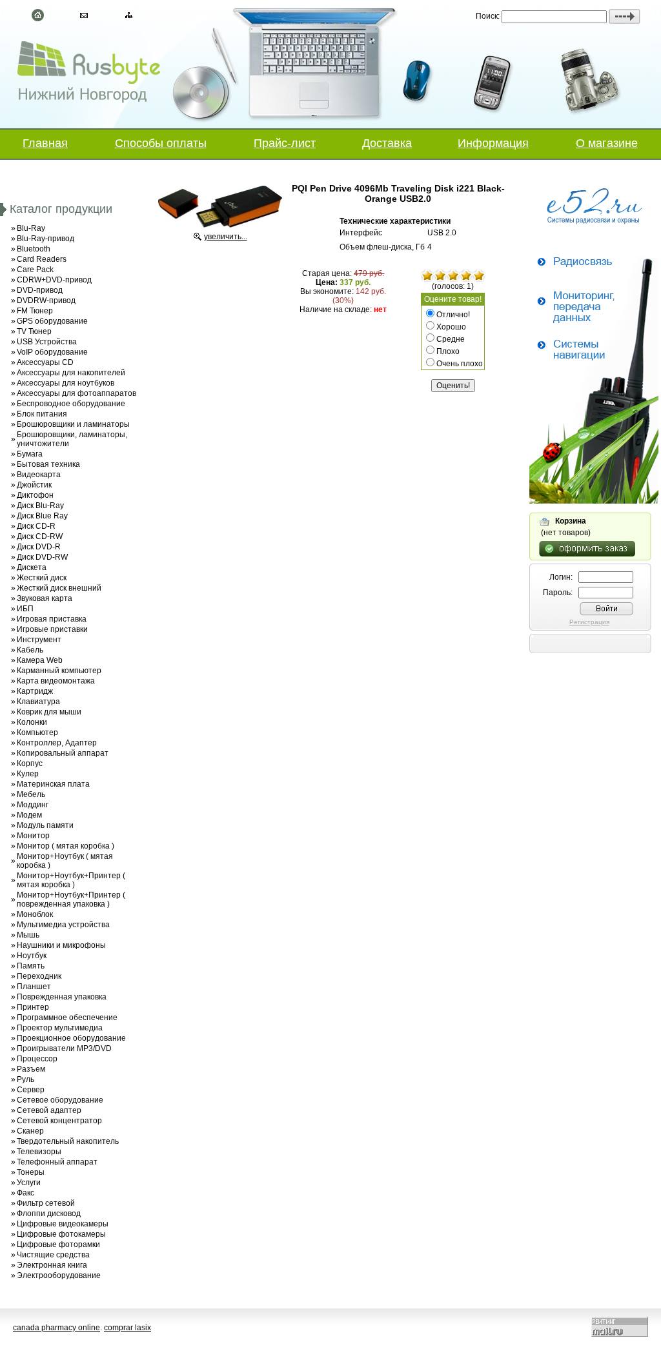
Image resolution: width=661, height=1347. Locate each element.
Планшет (34, 986)
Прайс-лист (285, 143)
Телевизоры (39, 1151)
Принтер (33, 1007)
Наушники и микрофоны (61, 945)
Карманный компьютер (59, 670)
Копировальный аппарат (62, 753)
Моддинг (32, 804)
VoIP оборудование (52, 352)
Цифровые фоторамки (58, 1244)
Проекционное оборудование (71, 1038)
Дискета (31, 567)
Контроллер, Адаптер (57, 742)
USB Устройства (47, 341)
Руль (25, 1079)
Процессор (37, 1058)
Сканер (30, 1131)
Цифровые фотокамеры (61, 1234)
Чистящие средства (53, 1254)
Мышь (28, 934)
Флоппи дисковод (49, 1213)
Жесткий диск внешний (59, 588)
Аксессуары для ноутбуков (65, 383)
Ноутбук (31, 955)
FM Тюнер (35, 310)
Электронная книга (52, 1265)
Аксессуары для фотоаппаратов (76, 393)
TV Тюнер (34, 331)
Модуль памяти (45, 825)
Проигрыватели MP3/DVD (64, 1048)
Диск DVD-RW (42, 557)
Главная (45, 143)
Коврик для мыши (49, 711)
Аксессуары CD (45, 362)
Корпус (30, 763)
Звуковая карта (44, 598)
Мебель (31, 794)
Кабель (30, 649)
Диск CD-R (36, 526)
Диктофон (35, 495)
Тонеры (31, 1172)
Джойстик (34, 484)
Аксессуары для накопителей (71, 372)
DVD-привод (40, 290)
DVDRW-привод (46, 300)
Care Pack (35, 269)
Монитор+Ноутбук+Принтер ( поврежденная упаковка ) (71, 899)
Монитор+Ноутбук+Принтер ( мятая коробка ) (71, 880)
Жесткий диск (41, 577)
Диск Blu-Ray (40, 505)
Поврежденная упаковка (62, 996)
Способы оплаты (161, 143)
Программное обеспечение (67, 1017)
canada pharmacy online (56, 1327)
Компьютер (37, 732)
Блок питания (42, 413)
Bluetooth (33, 248)
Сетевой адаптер (49, 1110)
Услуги (29, 1182)
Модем (29, 815)
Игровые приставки (52, 629)
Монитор (33, 835)
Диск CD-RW (40, 536)
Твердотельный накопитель (68, 1141)
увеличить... (225, 236)
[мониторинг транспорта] (593, 501)
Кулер (28, 773)
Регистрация (589, 621)
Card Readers (41, 259)
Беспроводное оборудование (71, 403)
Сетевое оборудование (60, 1100)
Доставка (387, 143)
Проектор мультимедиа (60, 1027)
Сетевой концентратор (59, 1120)
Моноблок (35, 914)
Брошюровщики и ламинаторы (73, 424)
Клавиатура (38, 701)
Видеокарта (39, 474)
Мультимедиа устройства (63, 924)
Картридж (35, 691)
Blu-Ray (31, 228)
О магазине (607, 143)
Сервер (31, 1089)
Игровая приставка (51, 619)
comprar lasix (127, 1327)
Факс (25, 1192)
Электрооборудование (59, 1275)
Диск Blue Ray (42, 515)
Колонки (32, 722)
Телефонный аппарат (57, 1161)
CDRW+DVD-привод (54, 279)
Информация (493, 143)
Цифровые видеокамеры (62, 1223)
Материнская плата (53, 784)
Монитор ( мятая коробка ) (65, 845)
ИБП (25, 608)
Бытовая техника (48, 464)
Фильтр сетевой (46, 1203)
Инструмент (39, 639)
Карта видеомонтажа (56, 680)
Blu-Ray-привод (45, 238)
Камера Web (40, 660)
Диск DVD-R (39, 546)
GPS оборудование (52, 321)
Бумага (30, 453)
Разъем (31, 1069)
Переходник (39, 976)
